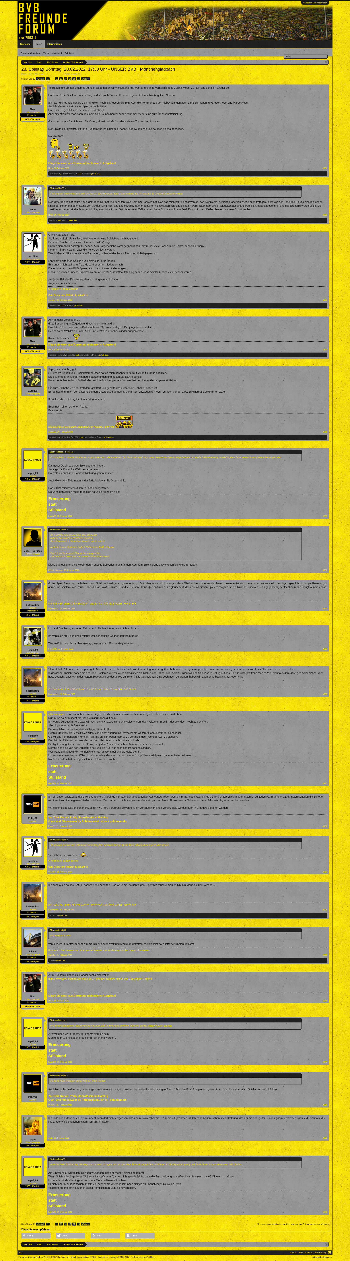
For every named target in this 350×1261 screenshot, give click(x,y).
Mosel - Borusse (33, 551)
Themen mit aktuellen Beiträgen (58, 53)
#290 (325, 694)
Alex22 (64, 220)
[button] (35, 1235)
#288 (325, 608)
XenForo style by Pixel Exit (142, 1257)
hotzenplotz (32, 605)
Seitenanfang (320, 1253)
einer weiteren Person (89, 355)
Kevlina (64, 173)
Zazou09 (32, 390)
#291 (325, 783)
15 (74, 79)
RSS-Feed (329, 1252)
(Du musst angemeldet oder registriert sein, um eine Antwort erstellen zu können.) (293, 1224)
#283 (325, 300)
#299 (325, 1138)
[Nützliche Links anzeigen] (326, 62)
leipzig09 (53, 220)
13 (65, 79)
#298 (325, 1105)
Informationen (54, 44)
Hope (33, 209)
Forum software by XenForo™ (43, 1257)
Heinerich (73, 173)
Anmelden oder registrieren (315, 3)
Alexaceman (54, 173)
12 (61, 79)
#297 (325, 1062)
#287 (325, 570)
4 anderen (86, 173)
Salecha (32, 951)
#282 (325, 215)
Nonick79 (53, 915)
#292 (325, 826)
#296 (325, 1001)
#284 (325, 349)
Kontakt (293, 1253)
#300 (325, 1212)
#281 (325, 168)
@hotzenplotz (56, 714)
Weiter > (85, 79)
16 (78, 79)
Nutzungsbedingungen (322, 1257)
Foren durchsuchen (30, 53)
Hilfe (301, 1253)
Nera (83, 74)
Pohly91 (32, 818)
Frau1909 (69, 305)
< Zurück (40, 79)
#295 (325, 955)
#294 (325, 910)
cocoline (33, 256)
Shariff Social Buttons (83, 1257)
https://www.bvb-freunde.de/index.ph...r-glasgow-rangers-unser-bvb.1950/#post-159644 (100, 978)
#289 (325, 649)
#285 (325, 432)
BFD (21, 1253)
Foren (39, 44)
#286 (325, 516)
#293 (325, 872)
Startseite (25, 44)
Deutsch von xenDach (113, 1257)
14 (70, 79)
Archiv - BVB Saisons (53, 74)
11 (57, 79)
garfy (33, 1139)
